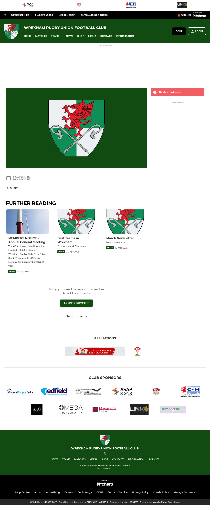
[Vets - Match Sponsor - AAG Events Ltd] (37, 410)
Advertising (53, 492)
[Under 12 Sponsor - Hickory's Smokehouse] (79, 5)
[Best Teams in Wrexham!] (76, 221)
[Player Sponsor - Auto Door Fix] (173, 410)
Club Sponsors (44, 15)
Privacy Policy (140, 492)
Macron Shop (67, 15)
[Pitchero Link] (199, 16)
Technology (85, 492)
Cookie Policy (161, 492)
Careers (69, 492)
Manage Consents (184, 492)
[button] (27, 36)
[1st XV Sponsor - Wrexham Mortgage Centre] (20, 392)
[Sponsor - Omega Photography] (71, 410)
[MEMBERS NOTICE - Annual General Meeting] (27, 221)
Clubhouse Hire (19, 15)
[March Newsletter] (125, 221)
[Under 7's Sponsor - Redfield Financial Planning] (54, 392)
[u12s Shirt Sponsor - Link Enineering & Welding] (182, 5)
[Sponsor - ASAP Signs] (28, 5)
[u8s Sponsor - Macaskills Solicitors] (105, 410)
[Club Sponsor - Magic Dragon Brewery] (88, 392)
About (38, 492)
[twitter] (5, 15)
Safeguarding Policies (94, 15)
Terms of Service (118, 492)
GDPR (100, 492)
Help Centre (22, 492)
